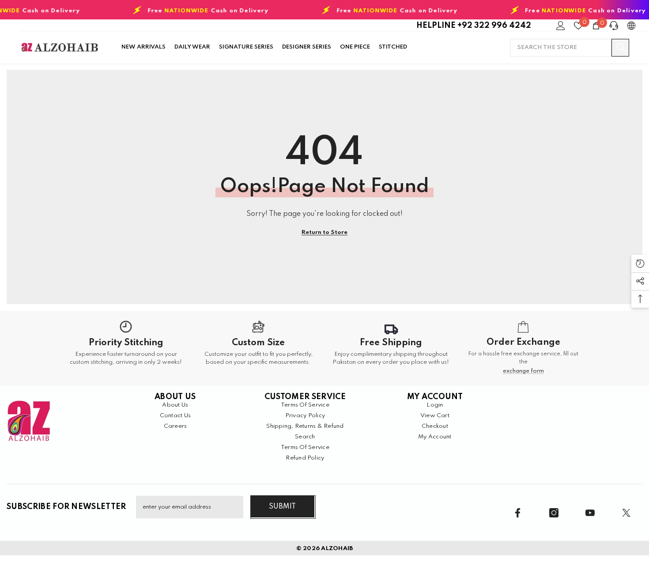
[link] (125, 348)
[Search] (569, 48)
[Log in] (560, 25)
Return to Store (324, 232)
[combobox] (560, 48)
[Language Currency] (631, 25)
